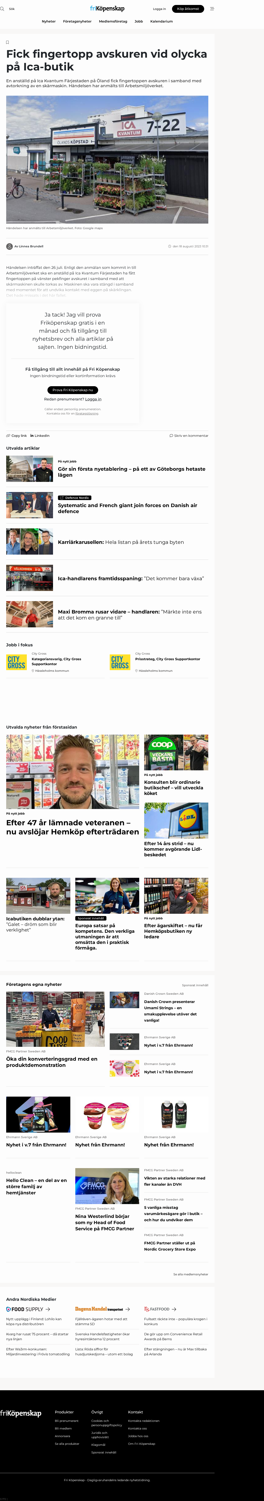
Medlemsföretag (113, 21)
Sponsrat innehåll (103, 1452)
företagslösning (86, 413)
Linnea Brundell (31, 246)
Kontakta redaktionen (143, 1421)
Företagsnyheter (77, 21)
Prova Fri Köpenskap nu (73, 390)
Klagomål (98, 1445)
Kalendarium (161, 21)
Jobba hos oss (138, 1436)
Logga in (93, 399)
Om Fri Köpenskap (141, 1444)
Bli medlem (63, 1428)
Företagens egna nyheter (34, 984)
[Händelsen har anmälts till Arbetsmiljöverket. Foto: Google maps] (107, 160)
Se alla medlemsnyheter (190, 1274)
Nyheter (49, 21)
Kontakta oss (137, 1428)
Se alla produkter (67, 1444)
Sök (12, 9)
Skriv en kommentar (191, 436)
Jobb (139, 21)
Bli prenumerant (67, 1421)
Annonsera (62, 1436)
